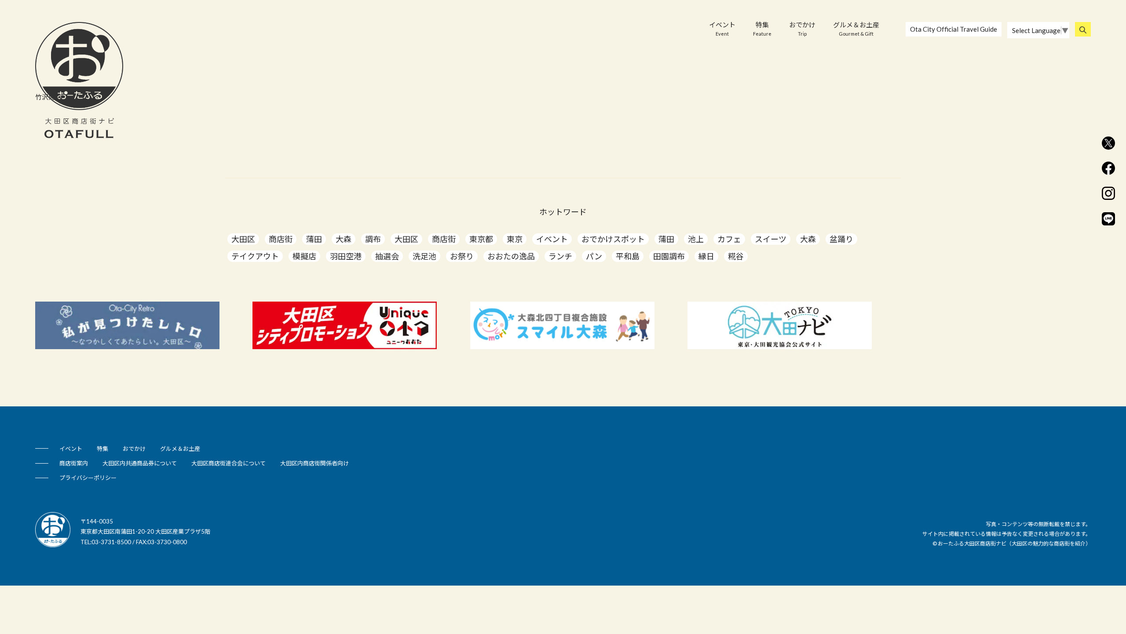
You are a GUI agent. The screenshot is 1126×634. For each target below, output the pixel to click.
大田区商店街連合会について (228, 463)
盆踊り (841, 239)
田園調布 (669, 256)
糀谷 (736, 256)
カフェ (729, 239)
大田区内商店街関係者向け (314, 463)
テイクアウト (255, 256)
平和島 (628, 256)
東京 (515, 239)
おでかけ (802, 29)
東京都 (481, 239)
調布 (373, 239)
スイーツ (770, 239)
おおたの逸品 (511, 256)
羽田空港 (346, 256)
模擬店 (304, 256)
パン (594, 256)
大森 (343, 239)
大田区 (243, 239)
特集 (762, 29)
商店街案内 (73, 463)
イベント (722, 29)
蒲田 (314, 239)
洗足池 (424, 256)
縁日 (706, 256)
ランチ (560, 256)
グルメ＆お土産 (856, 29)
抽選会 (387, 256)
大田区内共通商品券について (139, 463)
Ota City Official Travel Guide (953, 29)
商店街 (280, 239)
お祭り (462, 256)
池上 (696, 239)
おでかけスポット (613, 239)
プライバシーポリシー (88, 477)
